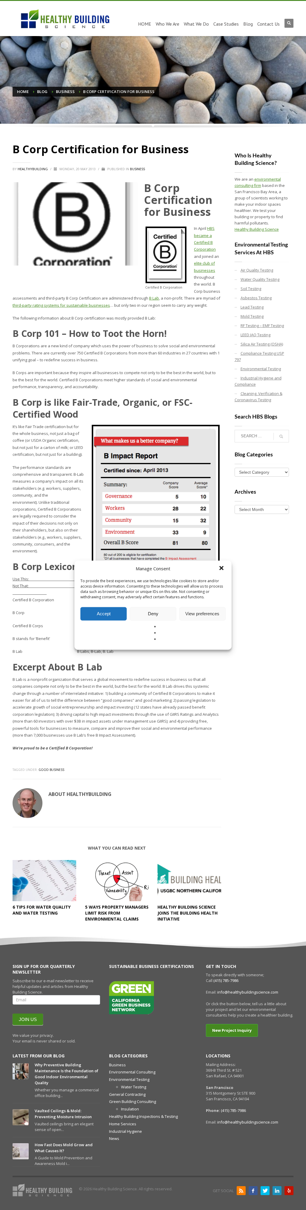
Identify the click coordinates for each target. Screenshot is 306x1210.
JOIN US (28, 1019)
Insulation (130, 1109)
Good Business (51, 770)
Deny (153, 613)
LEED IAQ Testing (255, 334)
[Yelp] (288, 1190)
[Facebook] (253, 1190)
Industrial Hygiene (125, 1131)
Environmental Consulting (132, 1072)
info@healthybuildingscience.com (247, 992)
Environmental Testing (261, 368)
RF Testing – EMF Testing (262, 325)
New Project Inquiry (232, 1030)
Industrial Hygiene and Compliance (258, 381)
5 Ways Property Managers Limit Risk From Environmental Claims (117, 913)
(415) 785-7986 (225, 980)
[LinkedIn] (277, 1190)
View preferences (202, 613)
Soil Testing (251, 288)
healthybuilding (33, 169)
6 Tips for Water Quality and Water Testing (42, 910)
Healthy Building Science (257, 229)
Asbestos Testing (256, 297)
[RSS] (241, 1190)
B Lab (154, 298)
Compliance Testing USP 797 (259, 356)
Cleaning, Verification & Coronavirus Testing (258, 396)
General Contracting (127, 1094)
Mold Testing (252, 316)
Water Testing (133, 1087)
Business (137, 169)
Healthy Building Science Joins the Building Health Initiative (187, 913)
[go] (281, 436)
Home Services (122, 1124)
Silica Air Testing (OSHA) (262, 344)
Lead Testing (252, 307)
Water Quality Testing (260, 279)
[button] (222, 568)
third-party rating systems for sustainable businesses (61, 305)
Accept (104, 613)
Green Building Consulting (132, 1101)
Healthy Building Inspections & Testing (143, 1116)
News (114, 1138)
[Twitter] (265, 1190)
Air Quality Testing (257, 270)
